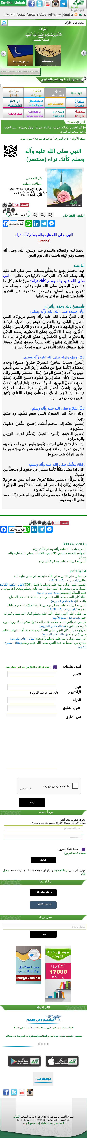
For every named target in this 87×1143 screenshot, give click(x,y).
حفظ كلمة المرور (69, 849)
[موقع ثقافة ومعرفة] (34, 93)
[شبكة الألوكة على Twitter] (39, 3)
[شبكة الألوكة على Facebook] (31, 3)
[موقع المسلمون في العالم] (34, 103)
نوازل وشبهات (26, 127)
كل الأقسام (76, 127)
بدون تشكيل (18, 214)
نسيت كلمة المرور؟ (75, 853)
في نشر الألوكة (44, 904)
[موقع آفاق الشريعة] (55, 93)
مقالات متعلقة (32, 184)
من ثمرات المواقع (69, 131)
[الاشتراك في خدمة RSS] (76, 15)
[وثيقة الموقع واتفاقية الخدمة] (31, 16)
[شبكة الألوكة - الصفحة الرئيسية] (68, 16)
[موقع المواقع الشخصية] (13, 103)
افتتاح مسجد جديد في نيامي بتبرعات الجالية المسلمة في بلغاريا (43, 1027)
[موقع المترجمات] (13, 113)
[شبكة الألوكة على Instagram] (55, 3)
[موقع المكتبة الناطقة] (55, 113)
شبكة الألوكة (78, 138)
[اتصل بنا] (10, 15)
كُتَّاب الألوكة (43, 1007)
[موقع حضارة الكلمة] (76, 103)
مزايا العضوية (61, 870)
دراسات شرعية (43, 127)
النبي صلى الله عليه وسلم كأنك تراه (62, 561)
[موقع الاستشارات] (55, 103)
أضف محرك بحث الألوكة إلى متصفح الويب (43, 1123)
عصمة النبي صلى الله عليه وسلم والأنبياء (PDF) (55, 584)
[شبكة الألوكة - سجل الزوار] (54, 15)
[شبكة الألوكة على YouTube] (47, 3)
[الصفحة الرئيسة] (85, 15)
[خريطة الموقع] (80, 15)
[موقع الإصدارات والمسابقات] (34, 113)
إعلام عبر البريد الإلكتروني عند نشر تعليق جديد (28, 667)
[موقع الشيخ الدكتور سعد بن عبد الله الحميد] (43, 36)
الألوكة (16, 1116)
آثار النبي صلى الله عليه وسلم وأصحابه (60, 638)
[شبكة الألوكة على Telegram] (63, 3)
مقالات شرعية (60, 127)
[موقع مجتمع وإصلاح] (13, 93)
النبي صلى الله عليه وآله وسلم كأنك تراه (59, 549)
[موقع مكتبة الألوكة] (76, 113)
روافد (83, 131)
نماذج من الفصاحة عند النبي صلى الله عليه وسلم (54, 642)
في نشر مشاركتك (44, 892)
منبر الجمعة (10, 127)
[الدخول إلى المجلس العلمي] (60, 80)
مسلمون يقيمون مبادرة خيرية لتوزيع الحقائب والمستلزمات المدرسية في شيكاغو (44, 1035)
